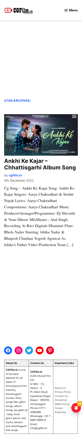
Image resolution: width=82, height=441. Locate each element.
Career (59, 408)
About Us (60, 387)
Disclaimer (61, 399)
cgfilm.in (15, 175)
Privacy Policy (63, 391)
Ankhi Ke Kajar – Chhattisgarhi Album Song (40, 164)
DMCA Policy (62, 404)
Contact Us (61, 396)
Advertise (60, 412)
